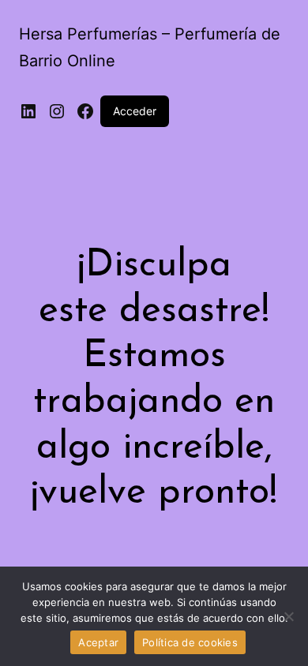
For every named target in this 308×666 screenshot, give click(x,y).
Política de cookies (190, 642)
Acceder (134, 111)
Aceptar (98, 642)
